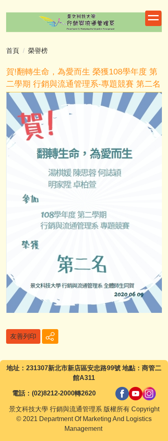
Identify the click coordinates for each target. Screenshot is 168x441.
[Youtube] (135, 393)
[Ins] (149, 393)
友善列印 (23, 336)
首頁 (12, 50)
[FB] (122, 393)
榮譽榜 (38, 50)
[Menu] (153, 18)
